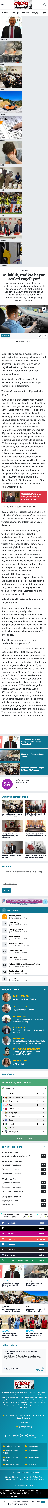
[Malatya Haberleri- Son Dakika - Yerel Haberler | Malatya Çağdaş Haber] (23, 4)
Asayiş (35, 12)
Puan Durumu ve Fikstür (10, 1458)
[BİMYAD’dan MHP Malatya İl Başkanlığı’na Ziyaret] (35, 806)
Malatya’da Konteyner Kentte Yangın (34, 1284)
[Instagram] (18, 1435)
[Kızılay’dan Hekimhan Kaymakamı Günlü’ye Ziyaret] (36, 1322)
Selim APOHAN (21, 783)
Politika (25, 12)
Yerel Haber (33, 1480)
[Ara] (44, 4)
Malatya (15, 12)
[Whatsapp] (38, 1435)
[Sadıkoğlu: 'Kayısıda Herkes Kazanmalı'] (12, 847)
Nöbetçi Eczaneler (13, 1446)
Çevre (28, 1307)
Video (26, 1473)
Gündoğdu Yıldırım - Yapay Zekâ (26, 999)
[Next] (34, 1435)
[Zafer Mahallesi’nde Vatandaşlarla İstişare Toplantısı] (12, 1322)
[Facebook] (5, 1435)
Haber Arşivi (32, 1464)
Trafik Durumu (33, 1451)
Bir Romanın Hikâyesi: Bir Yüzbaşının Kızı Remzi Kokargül (28, 1020)
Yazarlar (36, 1473)
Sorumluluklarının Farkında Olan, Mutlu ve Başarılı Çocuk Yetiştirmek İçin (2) (29, 1042)
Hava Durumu (33, 1446)
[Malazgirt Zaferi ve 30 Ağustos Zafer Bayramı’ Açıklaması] (12, 826)
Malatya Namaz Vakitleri (10, 1452)
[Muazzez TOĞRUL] (6, 1008)
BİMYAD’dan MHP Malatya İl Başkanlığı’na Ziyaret (35, 815)
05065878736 (25, 1422)
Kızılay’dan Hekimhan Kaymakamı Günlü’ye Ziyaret (34, 1335)
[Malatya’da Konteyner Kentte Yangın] (36, 1271)
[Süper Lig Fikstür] (45, 1147)
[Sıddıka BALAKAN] (6, 1062)
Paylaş (6, 336)
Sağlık (43, 12)
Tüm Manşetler (33, 1457)
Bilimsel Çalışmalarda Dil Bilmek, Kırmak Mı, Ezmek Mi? (26, 1053)
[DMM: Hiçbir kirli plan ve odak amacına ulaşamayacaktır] (35, 847)
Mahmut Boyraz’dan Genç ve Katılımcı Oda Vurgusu (12, 815)
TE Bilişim (30, 1486)
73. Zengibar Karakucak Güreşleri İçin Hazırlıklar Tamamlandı (10, 1285)
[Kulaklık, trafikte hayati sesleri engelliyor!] (24, 319)
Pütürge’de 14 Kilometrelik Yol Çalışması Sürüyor (35, 1310)
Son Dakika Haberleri (13, 1464)
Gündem (5, 12)
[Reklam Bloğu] (24, 901)
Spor (40, 1477)
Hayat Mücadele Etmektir (23, 1010)
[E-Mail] (16, 787)
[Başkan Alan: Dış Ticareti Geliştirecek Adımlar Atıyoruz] (35, 826)
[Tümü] (45, 989)
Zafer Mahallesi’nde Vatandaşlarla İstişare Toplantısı (10, 1335)
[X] (9, 1435)
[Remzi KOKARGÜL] (6, 1019)
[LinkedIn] (22, 1435)
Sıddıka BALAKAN (20, 1061)
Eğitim (15, 1480)
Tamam (14, 1496)
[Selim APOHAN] (7, 784)
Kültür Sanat (23, 1480)
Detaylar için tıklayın (24, 1138)
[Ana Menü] (2, 4)
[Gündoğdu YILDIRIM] (6, 997)
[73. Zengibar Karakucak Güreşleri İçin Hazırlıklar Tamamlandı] (12, 1271)
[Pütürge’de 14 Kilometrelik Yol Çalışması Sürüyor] (36, 1297)
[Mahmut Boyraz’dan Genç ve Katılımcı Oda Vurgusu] (12, 806)
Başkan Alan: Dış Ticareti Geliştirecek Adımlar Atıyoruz (35, 835)
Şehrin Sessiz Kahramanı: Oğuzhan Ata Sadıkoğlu (29, 1031)
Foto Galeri (16, 1473)
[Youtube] (26, 1435)
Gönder (6, 890)
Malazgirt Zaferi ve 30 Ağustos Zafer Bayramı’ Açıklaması (10, 835)
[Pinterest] (14, 1435)
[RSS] (42, 1435)
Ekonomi (7, 1480)
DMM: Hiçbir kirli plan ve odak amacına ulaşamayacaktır (35, 856)
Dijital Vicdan (18, 1064)
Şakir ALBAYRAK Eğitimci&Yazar (26, 1049)
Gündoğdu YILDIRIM (21, 996)
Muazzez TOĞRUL (20, 1007)
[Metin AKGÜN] (6, 1041)
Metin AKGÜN (18, 1038)
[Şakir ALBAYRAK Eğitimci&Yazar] (6, 1051)
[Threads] (30, 1435)
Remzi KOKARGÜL (20, 1017)
